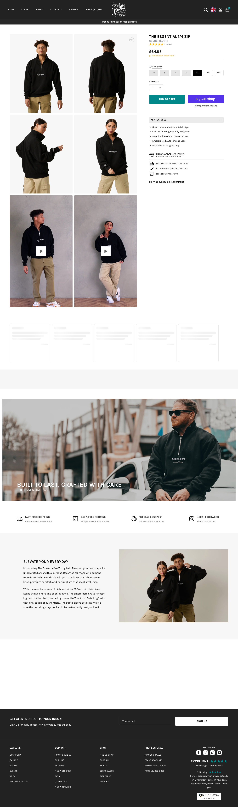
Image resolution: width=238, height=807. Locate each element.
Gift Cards (105, 776)
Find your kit (107, 755)
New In (103, 765)
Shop (103, 747)
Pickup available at (170, 154)
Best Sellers (107, 771)
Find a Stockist (63, 771)
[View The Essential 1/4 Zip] (41, 251)
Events (13, 771)
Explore (15, 747)
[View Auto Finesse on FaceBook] (198, 754)
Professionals (153, 755)
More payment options (206, 105)
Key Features (158, 119)
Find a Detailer (63, 787)
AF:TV (12, 776)
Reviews (104, 781)
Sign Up (202, 721)
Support (60, 747)
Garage (14, 760)
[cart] (227, 9)
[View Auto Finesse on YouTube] (219, 754)
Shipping (59, 760)
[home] (119, 9)
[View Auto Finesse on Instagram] (205, 754)
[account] (220, 9)
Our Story (15, 755)
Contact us (61, 781)
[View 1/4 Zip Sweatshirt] (105, 251)
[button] (186, 44)
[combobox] (178, 9)
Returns (59, 765)
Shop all (104, 760)
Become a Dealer (19, 781)
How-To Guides (63, 755)
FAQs (57, 776)
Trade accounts (153, 760)
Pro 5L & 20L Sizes (154, 771)
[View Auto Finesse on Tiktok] (212, 754)
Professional (154, 747)
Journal (14, 765)
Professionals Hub (155, 765)
